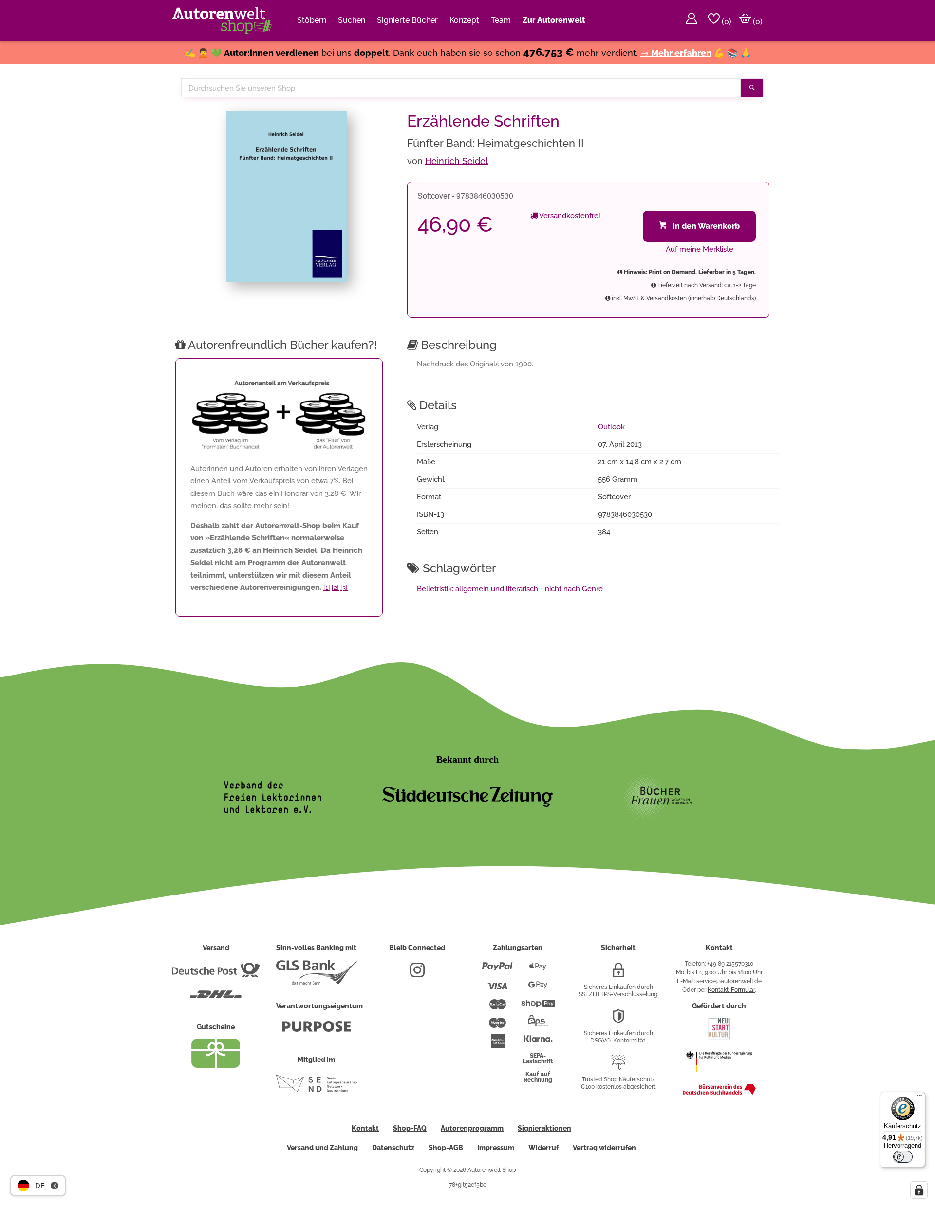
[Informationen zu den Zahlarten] (497, 970)
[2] (335, 587)
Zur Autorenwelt (554, 20)
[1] (326, 587)
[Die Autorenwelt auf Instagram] (417, 973)
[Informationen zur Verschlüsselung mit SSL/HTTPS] (618, 973)
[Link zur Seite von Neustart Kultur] (719, 1038)
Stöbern (311, 20)
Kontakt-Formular (731, 990)
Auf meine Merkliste (699, 249)
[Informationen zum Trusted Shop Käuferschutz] (618, 1066)
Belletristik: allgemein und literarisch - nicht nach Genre (510, 589)
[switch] (903, 1157)
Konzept (464, 20)
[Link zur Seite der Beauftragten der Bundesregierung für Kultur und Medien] (719, 1076)
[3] (344, 587)
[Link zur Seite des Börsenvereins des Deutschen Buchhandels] (719, 1092)
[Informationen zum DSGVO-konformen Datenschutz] (618, 1020)
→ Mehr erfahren (675, 53)
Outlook (611, 426)
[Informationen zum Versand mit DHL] (216, 998)
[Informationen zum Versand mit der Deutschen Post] (216, 973)
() (725, 21)
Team (501, 20)
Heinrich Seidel (456, 161)
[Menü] (919, 1097)
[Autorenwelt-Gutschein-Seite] (215, 1065)
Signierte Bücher (407, 20)
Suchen (351, 20)
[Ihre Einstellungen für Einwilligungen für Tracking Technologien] (919, 1190)
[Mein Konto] (691, 20)
